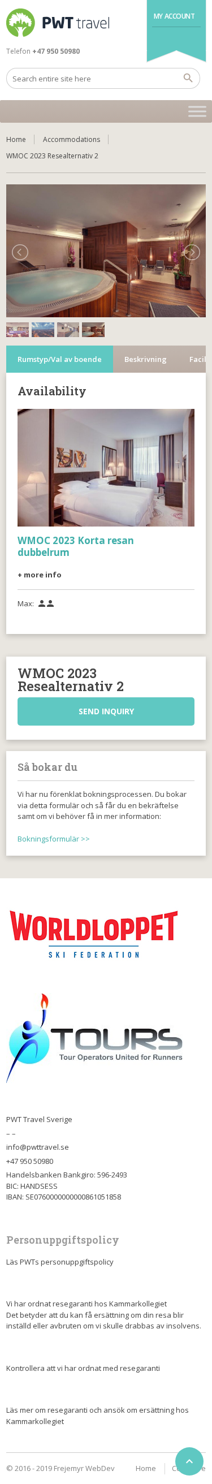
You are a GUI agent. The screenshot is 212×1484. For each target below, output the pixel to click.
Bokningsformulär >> (54, 839)
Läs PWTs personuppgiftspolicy (60, 1262)
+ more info (40, 575)
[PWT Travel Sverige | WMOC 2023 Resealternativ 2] (57, 22)
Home (16, 139)
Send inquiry (106, 711)
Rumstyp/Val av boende (60, 359)
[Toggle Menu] (197, 111)
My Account (174, 16)
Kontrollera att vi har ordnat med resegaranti (83, 1368)
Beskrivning (145, 359)
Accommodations (71, 139)
